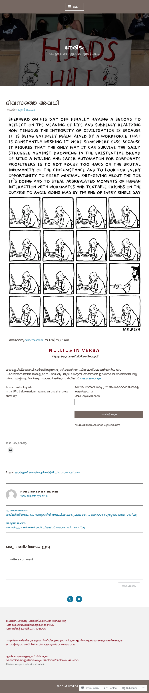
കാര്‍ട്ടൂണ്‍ (21, 472)
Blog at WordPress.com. (75, 686)
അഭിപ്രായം (129, 585)
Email (87, 395)
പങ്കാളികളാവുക (90, 378)
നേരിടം (74, 47)
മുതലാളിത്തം (71, 472)
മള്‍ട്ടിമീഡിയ (52, 472)
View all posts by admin (34, 496)
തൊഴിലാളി (36, 472)
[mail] (79, 599)
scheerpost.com (34, 340)
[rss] (70, 599)
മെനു (77, 6)
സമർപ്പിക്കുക (108, 414)
